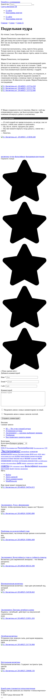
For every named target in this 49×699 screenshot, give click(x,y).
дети (39, 454)
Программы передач (14, 13)
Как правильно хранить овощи (18, 437)
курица (10, 458)
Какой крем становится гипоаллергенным (18, 688)
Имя (3, 377)
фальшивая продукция (35, 157)
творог (22, 466)
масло (22, 458)
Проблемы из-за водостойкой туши (15, 531)
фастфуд (12, 469)
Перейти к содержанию (10, 2)
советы (5, 465)
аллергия (34, 451)
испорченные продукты (8, 456)
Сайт (3, 386)
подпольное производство (28, 461)
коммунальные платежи (28, 456)
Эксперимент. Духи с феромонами (15, 505)
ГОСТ (3, 448)
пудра (12, 157)
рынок (24, 463)
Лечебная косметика (9, 636)
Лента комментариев (14, 479)
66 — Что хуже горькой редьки (18, 429)
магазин (17, 458)
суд (11, 466)
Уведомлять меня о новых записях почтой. (21, 414)
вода (32, 454)
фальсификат (20, 157)
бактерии (15, 454)
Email (4, 382)
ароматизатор (6, 454)
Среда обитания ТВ (9, 7)
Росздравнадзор (11, 448)
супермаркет (16, 466)
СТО (45, 448)
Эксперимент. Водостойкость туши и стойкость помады (23, 557)
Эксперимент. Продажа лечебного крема (17, 610)
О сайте (9, 11)
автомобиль (25, 452)
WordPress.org (11, 481)
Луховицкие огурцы (14, 431)
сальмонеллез (30, 463)
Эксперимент (11, 451)
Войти (8, 475)
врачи (35, 454)
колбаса (17, 456)
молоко (27, 458)
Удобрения (10, 435)
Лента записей (11, 477)
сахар (36, 463)
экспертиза (24, 469)
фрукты (17, 469)
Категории (5, 443)
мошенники (34, 458)
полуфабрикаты (42, 461)
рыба (19, 463)
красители (4, 458)
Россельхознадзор (39, 448)
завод (43, 454)
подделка (15, 461)
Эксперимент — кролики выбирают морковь (24, 433)
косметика (5, 157)
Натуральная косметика (10, 662)
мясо (40, 458)
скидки (40, 463)
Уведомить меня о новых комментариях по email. (24, 410)
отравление (6, 460)
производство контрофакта (8, 463)
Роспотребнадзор (25, 448)
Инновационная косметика (12, 584)
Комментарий (6, 390)
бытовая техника (23, 454)
